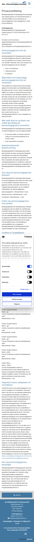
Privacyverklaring (17, 511)
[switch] (29, 271)
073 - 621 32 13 (18, 516)
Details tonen (24, 289)
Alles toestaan (17, 294)
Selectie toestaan (17, 299)
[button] (17, 495)
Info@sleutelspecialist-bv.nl (18, 518)
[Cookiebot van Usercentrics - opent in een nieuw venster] (24, 237)
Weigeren (17, 304)
